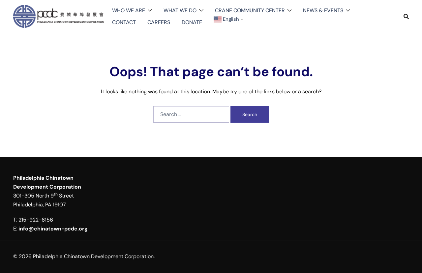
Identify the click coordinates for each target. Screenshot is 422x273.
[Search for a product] (406, 16)
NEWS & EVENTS (323, 10)
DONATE (192, 22)
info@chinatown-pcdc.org (53, 228)
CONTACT (124, 22)
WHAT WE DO (180, 10)
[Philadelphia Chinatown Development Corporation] (59, 16)
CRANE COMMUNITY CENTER (250, 10)
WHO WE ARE (128, 10)
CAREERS (158, 22)
